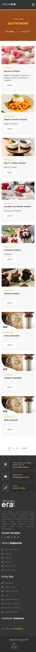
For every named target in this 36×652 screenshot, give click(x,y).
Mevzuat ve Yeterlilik (12, 608)
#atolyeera (18, 629)
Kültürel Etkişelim (11, 591)
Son (24, 448)
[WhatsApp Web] (2, 537)
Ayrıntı (10, 85)
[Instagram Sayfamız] (11, 537)
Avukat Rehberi (10, 570)
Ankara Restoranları (11, 549)
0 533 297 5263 (18, 488)
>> (17, 448)
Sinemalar (8, 554)
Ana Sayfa (10, 32)
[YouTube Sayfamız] (8, 537)
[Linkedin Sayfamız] (15, 537)
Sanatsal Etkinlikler (11, 599)
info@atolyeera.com (21, 477)
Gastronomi (8, 583)
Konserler (8, 562)
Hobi (6, 595)
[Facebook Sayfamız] (5, 537)
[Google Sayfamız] (18, 537)
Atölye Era (10, 68)
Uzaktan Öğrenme (11, 612)
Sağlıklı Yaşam (10, 587)
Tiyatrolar (8, 558)
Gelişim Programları (12, 604)
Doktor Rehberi (10, 566)
